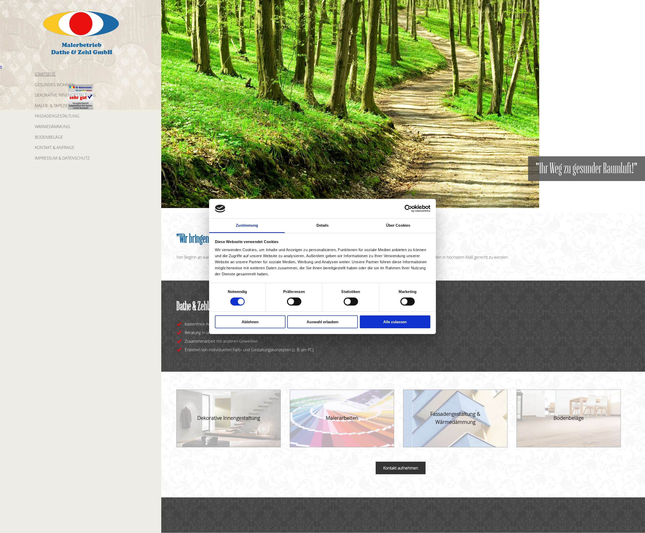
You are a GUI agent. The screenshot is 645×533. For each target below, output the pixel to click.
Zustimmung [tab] (247, 225)
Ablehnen (250, 322)
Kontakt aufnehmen (400, 468)
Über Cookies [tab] (398, 225)
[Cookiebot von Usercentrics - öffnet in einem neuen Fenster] (408, 208)
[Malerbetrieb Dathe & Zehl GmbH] (80, 56)
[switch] (294, 302)
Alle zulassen (395, 322)
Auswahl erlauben (322, 322)
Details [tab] (322, 225)
